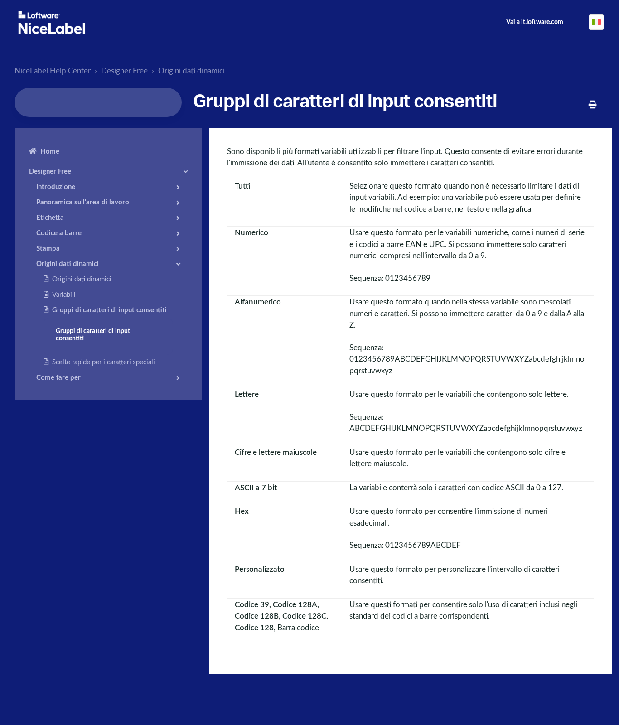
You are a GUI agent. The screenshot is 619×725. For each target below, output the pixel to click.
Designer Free (124, 71)
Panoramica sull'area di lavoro (82, 202)
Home (49, 151)
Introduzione (55, 187)
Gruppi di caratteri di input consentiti (109, 310)
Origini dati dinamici (191, 71)
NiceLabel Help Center (53, 71)
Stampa (48, 248)
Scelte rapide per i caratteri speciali (103, 362)
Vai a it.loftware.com (534, 22)
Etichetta (50, 217)
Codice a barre (59, 233)
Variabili (64, 294)
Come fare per (58, 377)
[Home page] (51, 22)
